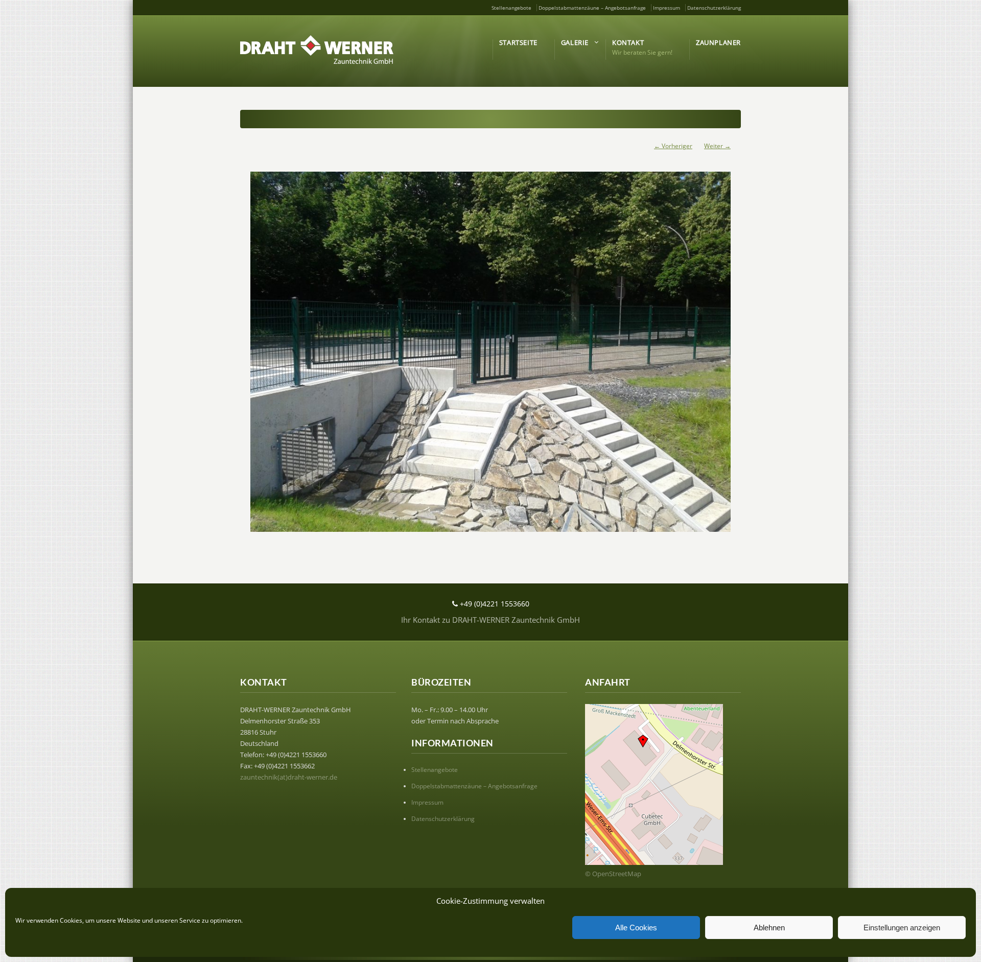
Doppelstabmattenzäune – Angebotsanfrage (592, 7)
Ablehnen (769, 927)
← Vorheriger (673, 146)
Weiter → (717, 146)
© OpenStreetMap (613, 873)
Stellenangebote (511, 7)
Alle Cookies (636, 927)
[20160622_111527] (490, 352)
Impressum (666, 7)
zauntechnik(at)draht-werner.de (288, 777)
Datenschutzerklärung (714, 7)
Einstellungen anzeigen (901, 927)
